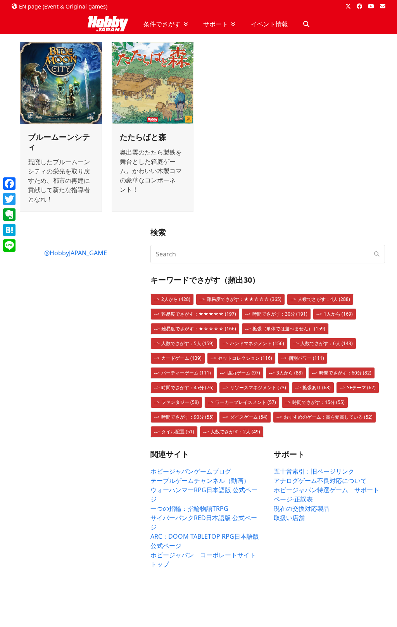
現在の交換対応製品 (302, 508)
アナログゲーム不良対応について (320, 480)
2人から (175, 299)
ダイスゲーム (249, 417)
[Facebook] (9, 183)
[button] (306, 24)
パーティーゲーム (186, 372)
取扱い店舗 (289, 518)
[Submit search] (377, 254)
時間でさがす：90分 (187, 417)
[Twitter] (9, 199)
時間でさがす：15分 (318, 402)
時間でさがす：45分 (187, 387)
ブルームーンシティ (59, 142)
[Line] (9, 245)
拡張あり (316, 387)
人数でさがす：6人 (326, 343)
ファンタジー (180, 402)
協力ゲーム (243, 372)
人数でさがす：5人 (187, 343)
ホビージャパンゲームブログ (190, 471)
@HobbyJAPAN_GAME (75, 253)
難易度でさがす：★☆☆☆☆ (198, 328)
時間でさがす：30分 (279, 314)
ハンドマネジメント (257, 343)
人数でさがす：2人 (235, 431)
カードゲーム (181, 358)
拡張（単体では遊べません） (288, 328)
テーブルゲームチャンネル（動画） (200, 480)
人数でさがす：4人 (324, 299)
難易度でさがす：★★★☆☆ (198, 314)
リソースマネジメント (258, 387)
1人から (338, 314)
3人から (289, 372)
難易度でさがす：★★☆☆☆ (244, 299)
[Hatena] (9, 230)
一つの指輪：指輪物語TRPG (189, 508)
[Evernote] (9, 214)
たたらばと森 (143, 137)
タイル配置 (177, 431)
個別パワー (306, 358)
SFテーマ (361, 387)
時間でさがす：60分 (345, 372)
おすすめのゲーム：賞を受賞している (328, 417)
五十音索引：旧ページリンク (314, 471)
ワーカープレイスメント (245, 402)
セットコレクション (245, 358)
